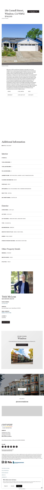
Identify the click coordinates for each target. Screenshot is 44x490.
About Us (3, 474)
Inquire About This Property (33, 12)
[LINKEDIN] (8, 447)
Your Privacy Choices (22, 488)
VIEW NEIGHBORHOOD (22, 344)
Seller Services (5, 470)
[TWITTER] (14, 447)
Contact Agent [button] (6, 322)
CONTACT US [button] (22, 389)
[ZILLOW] (17, 447)
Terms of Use (7, 459)
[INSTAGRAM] (5, 447)
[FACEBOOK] (3, 447)
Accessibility (16, 459)
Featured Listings (5, 468)
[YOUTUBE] (11, 447)
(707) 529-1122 (5, 303)
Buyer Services (5, 472)
